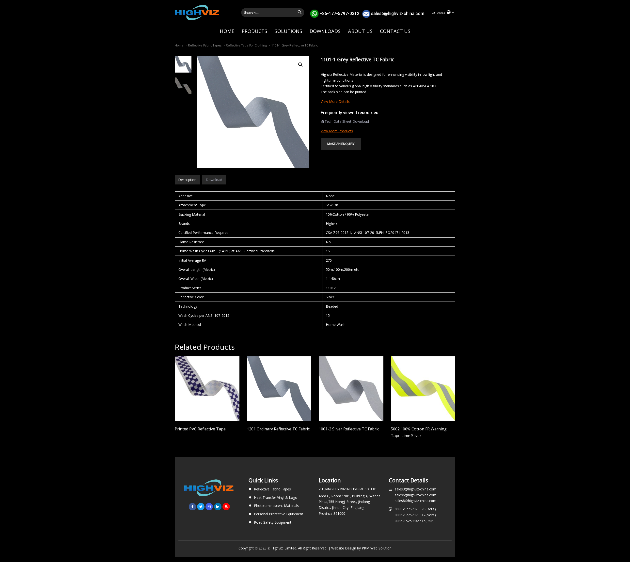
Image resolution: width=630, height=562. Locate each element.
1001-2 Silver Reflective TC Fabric (349, 429)
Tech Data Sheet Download (346, 121)
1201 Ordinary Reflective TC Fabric (278, 429)
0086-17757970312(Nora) (415, 515)
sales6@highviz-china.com (397, 13)
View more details (335, 101)
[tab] (187, 179)
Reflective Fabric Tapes (205, 45)
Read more (207, 414)
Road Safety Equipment (272, 522)
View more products (337, 131)
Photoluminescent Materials (276, 505)
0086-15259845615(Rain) (415, 520)
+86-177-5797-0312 (339, 13)
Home (179, 45)
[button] (442, 12)
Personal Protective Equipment (278, 514)
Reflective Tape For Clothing (246, 45)
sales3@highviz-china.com (415, 489)
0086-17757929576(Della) (415, 509)
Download (214, 179)
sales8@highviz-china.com (415, 500)
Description (187, 179)
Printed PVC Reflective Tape (200, 429)
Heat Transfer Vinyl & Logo (275, 497)
